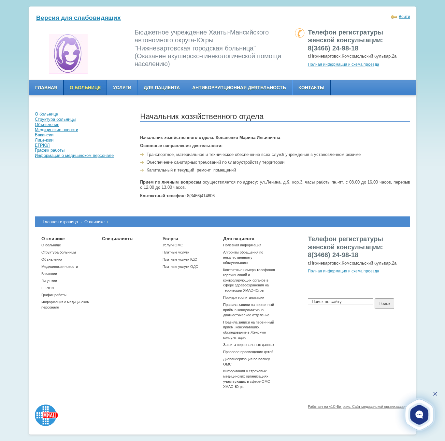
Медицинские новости (59, 267)
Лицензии (49, 281)
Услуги (122, 87)
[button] (419, 414)
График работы (53, 295)
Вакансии (49, 274)
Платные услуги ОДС (180, 267)
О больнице (85, 87)
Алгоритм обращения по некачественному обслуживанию (243, 257)
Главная (46, 87)
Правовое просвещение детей (248, 352)
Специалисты (118, 238)
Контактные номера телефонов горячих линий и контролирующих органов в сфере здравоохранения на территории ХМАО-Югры (249, 280)
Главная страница (60, 221)
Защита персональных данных (248, 345)
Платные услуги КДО (180, 259)
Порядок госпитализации (243, 297)
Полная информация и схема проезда (343, 64)
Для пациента (162, 87)
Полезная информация (242, 245)
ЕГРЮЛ (47, 288)
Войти (404, 16)
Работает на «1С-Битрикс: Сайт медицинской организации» (357, 406)
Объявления (51, 259)
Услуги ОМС (173, 245)
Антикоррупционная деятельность (239, 87)
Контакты (311, 87)
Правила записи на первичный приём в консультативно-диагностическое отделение (248, 310)
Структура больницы (58, 252)
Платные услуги (176, 252)
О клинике (94, 221)
